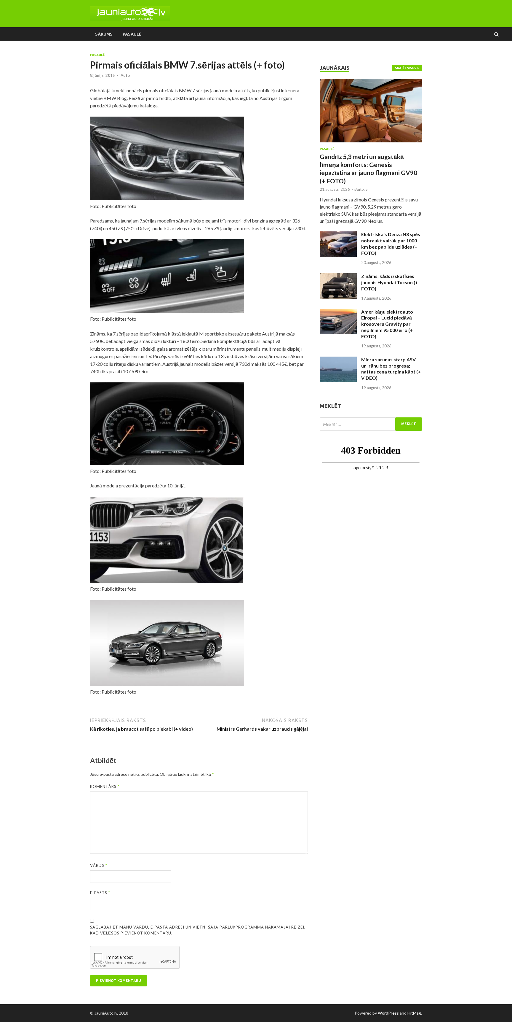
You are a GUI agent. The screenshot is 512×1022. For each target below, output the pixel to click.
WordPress (388, 1012)
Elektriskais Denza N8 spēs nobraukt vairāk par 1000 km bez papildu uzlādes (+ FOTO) (390, 243)
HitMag (414, 1012)
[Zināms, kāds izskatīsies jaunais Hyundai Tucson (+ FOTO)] (338, 276)
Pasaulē (132, 34)
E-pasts (100, 892)
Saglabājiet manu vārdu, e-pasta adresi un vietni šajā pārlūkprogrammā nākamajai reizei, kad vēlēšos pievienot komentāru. (197, 930)
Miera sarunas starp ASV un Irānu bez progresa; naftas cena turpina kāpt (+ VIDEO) (391, 369)
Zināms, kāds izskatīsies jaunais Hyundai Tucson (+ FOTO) (389, 282)
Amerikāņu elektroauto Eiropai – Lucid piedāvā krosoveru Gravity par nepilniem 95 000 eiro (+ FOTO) (387, 324)
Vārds (98, 865)
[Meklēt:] (371, 424)
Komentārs (104, 786)
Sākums (104, 34)
